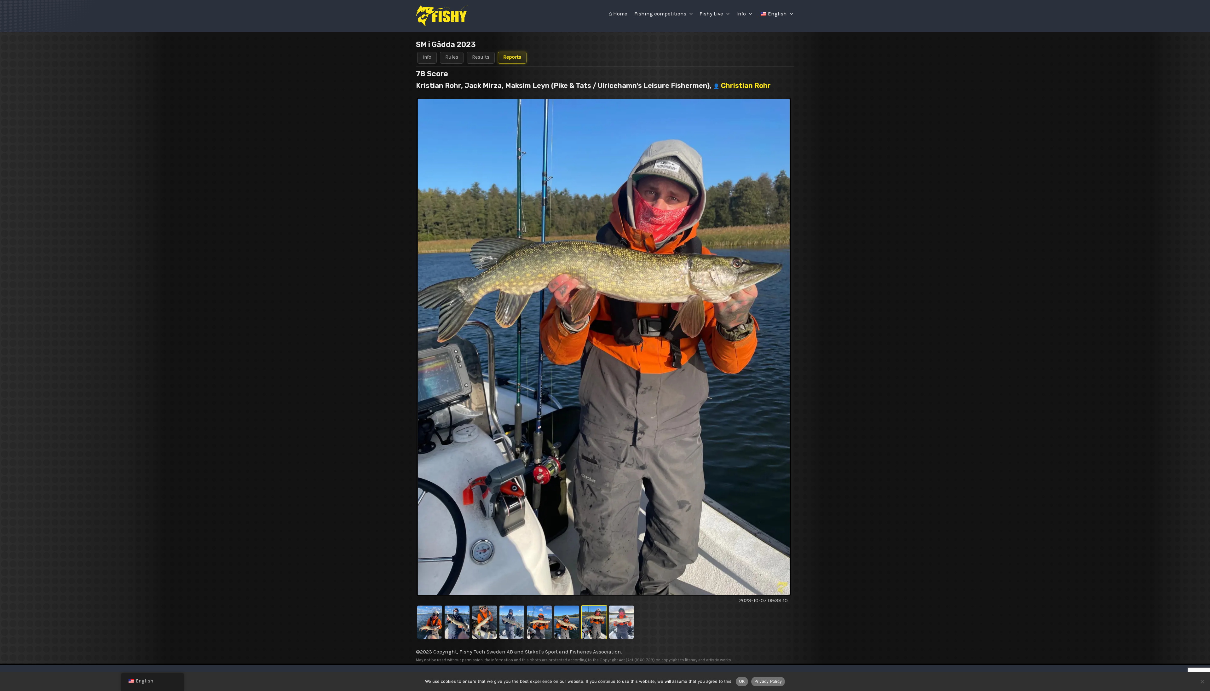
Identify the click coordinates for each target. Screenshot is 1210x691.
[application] (689, 14)
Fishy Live (711, 14)
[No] (1202, 681)
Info (741, 14)
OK (742, 681)
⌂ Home (618, 14)
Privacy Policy (768, 681)
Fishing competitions (660, 14)
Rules (451, 57)
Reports (512, 57)
